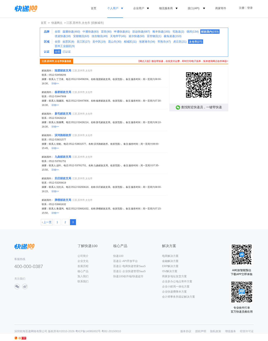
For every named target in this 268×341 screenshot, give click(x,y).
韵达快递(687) (141, 31)
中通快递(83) (91, 31)
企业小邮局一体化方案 (176, 286)
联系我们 (82, 281)
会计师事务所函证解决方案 (178, 296)
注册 (241, 7)
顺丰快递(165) (161, 31)
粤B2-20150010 (111, 331)
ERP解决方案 (170, 266)
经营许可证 (247, 331)
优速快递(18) (63, 36)
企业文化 (82, 261)
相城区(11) (130, 41)
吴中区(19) (99, 41)
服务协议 (185, 331)
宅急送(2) (178, 31)
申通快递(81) (122, 31)
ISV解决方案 (169, 271)
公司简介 (82, 255)
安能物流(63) (81, 36)
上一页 (47, 222)
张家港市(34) (147, 41)
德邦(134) (193, 31)
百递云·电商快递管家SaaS (129, 266)
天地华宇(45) (118, 36)
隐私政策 (215, 331)
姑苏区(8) (68, 41)
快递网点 (56, 22)
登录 (250, 7)
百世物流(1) (154, 36)
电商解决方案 (170, 255)
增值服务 (230, 331)
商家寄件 (220, 8)
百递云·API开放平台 (125, 261)
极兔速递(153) (172, 36)
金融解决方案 (170, 261)
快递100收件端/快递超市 (128, 276)
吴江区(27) (83, 41)
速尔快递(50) (137, 36)
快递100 (118, 255)
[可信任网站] (22, 338)
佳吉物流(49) (100, 36)
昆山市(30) (114, 41)
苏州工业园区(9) (65, 46)
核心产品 (82, 271)
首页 (93, 8)
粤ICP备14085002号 (88, 331)
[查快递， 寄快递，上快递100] (25, 8)
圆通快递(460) (71, 31)
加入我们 (82, 276)
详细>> (55, 83)
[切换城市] (97, 22)
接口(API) (194, 8)
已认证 (67, 51)
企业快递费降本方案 (174, 291)
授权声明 (200, 331)
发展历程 (82, 266)
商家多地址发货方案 (174, 276)
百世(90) (106, 31)
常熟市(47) (164, 41)
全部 (57, 31)
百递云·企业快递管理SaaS (129, 271)
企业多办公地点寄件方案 (177, 281)
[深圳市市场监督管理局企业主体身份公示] (15, 338)
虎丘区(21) (180, 41)
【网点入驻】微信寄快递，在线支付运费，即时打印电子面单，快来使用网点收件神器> (182, 61)
